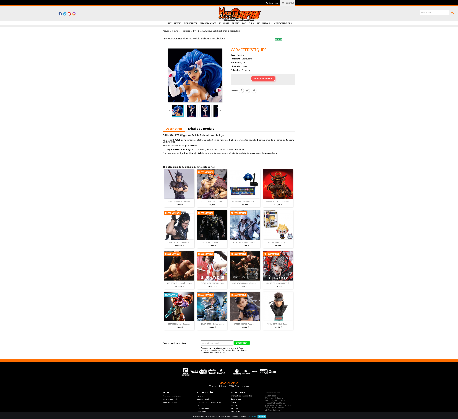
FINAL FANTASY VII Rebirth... (179, 242)
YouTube (69, 14)
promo (235, 23)
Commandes (236, 399)
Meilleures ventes (170, 402)
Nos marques (264, 23)
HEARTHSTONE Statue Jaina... (212, 324)
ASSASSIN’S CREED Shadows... (278, 201)
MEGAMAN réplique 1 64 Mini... (245, 201)
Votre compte (238, 392)
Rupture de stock (263, 78)
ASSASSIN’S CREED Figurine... (245, 242)
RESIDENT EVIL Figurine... (212, 242)
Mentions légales (204, 399)
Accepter (262, 416)
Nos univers (174, 23)
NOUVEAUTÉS (190, 23)
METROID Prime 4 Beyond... (179, 324)
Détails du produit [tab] (201, 128)
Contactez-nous (283, 23)
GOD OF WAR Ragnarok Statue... (179, 283)
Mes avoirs (235, 408)
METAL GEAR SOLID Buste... (278, 324)
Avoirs (233, 402)
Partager (241, 90)
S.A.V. (251, 23)
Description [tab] (174, 128)
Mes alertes (235, 411)
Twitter (65, 14)
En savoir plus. (251, 416)
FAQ (244, 23)
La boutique (201, 411)
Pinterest (253, 90)
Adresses (234, 405)
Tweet (247, 90)
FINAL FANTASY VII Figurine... (179, 201)
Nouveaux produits (170, 399)
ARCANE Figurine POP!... (278, 242)
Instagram (74, 14)
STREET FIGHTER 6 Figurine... (212, 201)
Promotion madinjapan (172, 396)
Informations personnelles (241, 396)
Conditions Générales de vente (209, 402)
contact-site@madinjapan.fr (275, 408)
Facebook (60, 14)
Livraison (200, 396)
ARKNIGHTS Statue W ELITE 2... (278, 283)
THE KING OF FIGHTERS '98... (212, 283)
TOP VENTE (224, 23)
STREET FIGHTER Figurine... (245, 324)
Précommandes (208, 23)
